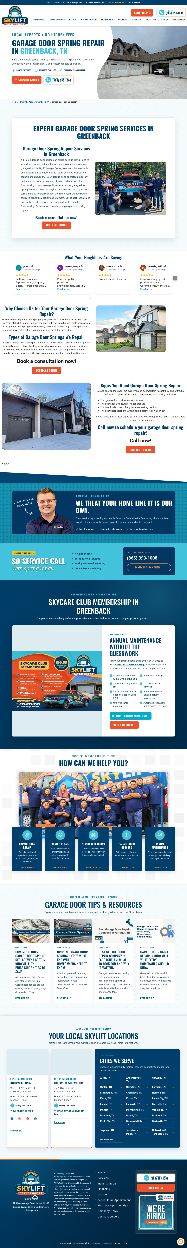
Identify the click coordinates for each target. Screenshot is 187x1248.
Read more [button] (22, 289)
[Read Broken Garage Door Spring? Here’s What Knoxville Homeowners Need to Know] (73, 931)
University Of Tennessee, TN (163, 1132)
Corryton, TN (137, 1087)
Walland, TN (111, 1139)
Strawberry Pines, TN (137, 1132)
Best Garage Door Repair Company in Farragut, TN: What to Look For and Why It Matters (114, 959)
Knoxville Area (38, 20)
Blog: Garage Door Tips (112, 1205)
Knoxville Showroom (68, 1083)
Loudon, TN (111, 1104)
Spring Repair (89, 20)
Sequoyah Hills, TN (137, 1123)
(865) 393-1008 (142, 558)
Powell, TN (137, 1115)
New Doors (107, 20)
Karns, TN (111, 1098)
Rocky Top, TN (111, 1121)
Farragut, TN (163, 1087)
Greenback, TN (42, 102)
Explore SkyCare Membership (130, 716)
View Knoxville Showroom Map (69, 1112)
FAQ (6, 463)
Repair (72, 20)
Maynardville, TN (137, 1109)
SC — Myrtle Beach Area (95, 2)
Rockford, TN (163, 1115)
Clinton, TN (111, 1087)
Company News (107, 1211)
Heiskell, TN (163, 1092)
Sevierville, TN (163, 1121)
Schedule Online (56, 225)
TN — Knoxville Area (117, 2)
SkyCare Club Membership (130, 664)
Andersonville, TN (137, 1079)
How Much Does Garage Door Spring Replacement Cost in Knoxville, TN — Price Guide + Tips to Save (30, 961)
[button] (171, 12)
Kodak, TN (137, 1098)
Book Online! (142, 13)
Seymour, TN (111, 1130)
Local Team (151, 20)
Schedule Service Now (149, 567)
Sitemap (107, 1243)
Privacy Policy (121, 1243)
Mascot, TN (111, 1109)
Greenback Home (57, 20)
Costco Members (108, 1216)
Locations (103, 1194)
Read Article (23, 998)
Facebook (15, 1130)
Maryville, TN (163, 1104)
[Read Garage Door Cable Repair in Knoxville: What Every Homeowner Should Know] (156, 931)
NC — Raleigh (134, 2)
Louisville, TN (137, 1104)
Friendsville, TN (111, 1092)
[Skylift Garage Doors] (15, 15)
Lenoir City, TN (163, 1098)
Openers (123, 20)
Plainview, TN (111, 1115)
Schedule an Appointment (114, 1200)
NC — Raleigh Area (74, 2)
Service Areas (179, 20)
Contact (164, 20)
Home (15, 102)
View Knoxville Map (21, 1110)
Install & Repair (107, 1183)
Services (103, 1178)
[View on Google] (19, 268)
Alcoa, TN (111, 1077)
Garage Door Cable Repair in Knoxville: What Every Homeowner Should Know (154, 959)
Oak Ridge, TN (163, 1109)
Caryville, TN (163, 1077)
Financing (136, 20)
